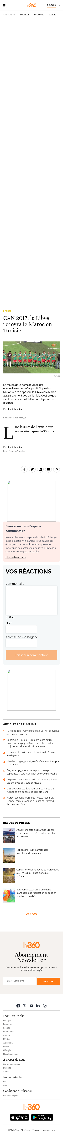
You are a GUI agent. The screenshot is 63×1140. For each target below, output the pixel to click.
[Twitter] (25, 1006)
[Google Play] (42, 1117)
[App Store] (19, 1117)
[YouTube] (31, 1006)
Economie (39, 15)
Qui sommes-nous (11, 1064)
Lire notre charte (15, 557)
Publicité (7, 1068)
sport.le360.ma (43, 431)
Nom (9, 623)
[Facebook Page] (18, 1006)
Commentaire (15, 583)
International (9, 1032)
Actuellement (9, 15)
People (6, 1047)
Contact (6, 1085)
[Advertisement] (31, 162)
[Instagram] (45, 1006)
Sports (7, 311)
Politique (24, 15)
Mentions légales (10, 1095)
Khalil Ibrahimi (14, 409)
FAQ (5, 1082)
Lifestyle (7, 1050)
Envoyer (48, 981)
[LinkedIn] (38, 1006)
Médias (6, 1039)
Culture (6, 1035)
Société (52, 15)
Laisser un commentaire (31, 655)
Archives (7, 1072)
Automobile (8, 1043)
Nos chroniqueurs (11, 1054)
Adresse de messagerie (22, 637)
